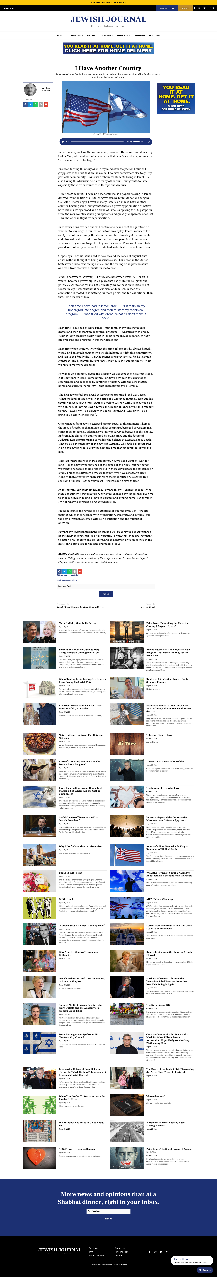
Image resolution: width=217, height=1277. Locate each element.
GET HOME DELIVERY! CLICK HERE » (108, 2)
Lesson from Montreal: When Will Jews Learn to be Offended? (169, 927)
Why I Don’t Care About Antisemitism (80, 846)
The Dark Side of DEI (158, 1005)
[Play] (63, 141)
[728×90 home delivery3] (108, 48)
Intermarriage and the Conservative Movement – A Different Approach (166, 819)
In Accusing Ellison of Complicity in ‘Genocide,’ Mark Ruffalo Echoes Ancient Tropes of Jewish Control (82, 1072)
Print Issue (154, 35)
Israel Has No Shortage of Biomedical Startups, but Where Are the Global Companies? (80, 791)
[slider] (136, 141)
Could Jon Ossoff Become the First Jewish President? (79, 819)
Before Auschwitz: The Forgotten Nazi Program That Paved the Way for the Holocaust (168, 652)
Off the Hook (66, 899)
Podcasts (106, 35)
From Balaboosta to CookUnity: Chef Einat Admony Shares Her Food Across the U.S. (168, 708)
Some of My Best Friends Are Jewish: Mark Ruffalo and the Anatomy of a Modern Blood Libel (80, 1008)
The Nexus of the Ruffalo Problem (165, 761)
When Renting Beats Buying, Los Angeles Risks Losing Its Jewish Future (82, 681)
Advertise (93, 1248)
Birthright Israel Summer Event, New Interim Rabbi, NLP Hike (80, 707)
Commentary (75, 35)
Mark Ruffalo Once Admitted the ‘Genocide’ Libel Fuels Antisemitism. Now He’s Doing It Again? (167, 981)
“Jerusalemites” (155, 1096)
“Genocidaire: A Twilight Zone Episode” (82, 925)
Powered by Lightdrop (120, 1264)
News (59, 35)
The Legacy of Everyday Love (162, 788)
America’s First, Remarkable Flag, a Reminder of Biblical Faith (167, 848)
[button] (25, 104)
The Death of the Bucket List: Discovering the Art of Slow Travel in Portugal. (170, 1071)
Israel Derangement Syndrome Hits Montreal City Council (79, 1036)
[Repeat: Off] (148, 141)
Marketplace (123, 35)
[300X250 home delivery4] (176, 98)
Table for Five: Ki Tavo (159, 735)
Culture (91, 35)
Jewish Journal (108, 19)
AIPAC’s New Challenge (160, 899)
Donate (118, 1255)
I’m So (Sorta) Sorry (70, 872)
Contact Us (120, 1248)
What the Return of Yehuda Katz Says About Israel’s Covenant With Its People (169, 874)
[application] (106, 141)
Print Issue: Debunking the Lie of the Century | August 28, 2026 (167, 625)
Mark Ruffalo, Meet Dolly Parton (77, 623)
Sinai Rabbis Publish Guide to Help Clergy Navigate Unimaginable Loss (79, 651)
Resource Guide (96, 1255)
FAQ (91, 1251)
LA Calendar (139, 35)
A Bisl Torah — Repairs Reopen (77, 1149)
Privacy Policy (121, 1251)
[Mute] (131, 141)
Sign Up (106, 593)
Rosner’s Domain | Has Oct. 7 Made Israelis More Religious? (79, 763)
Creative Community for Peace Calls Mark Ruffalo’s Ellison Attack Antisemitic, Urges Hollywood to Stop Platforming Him (167, 1039)
